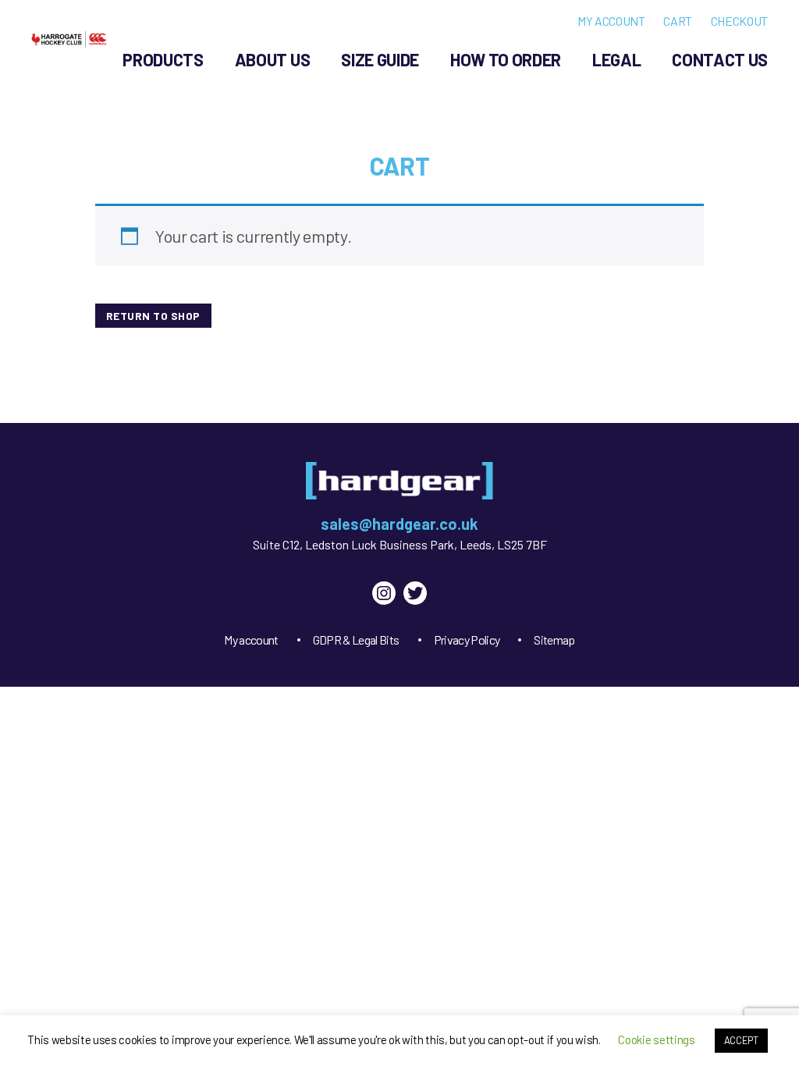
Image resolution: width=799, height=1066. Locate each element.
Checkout (739, 20)
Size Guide (380, 59)
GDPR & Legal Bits (356, 639)
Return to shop (153, 315)
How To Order (505, 59)
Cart (677, 20)
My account (611, 20)
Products (163, 59)
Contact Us (720, 59)
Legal (616, 59)
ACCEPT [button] (741, 1040)
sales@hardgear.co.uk (399, 523)
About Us (272, 59)
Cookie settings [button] (656, 1039)
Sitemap (554, 639)
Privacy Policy (467, 639)
